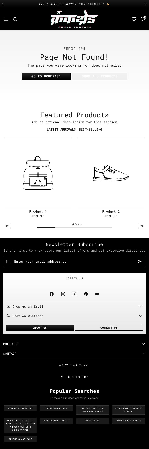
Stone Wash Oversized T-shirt (128, 410)
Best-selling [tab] (90, 129)
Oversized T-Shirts (20, 408)
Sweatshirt (92, 420)
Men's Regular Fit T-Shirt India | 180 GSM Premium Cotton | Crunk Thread (20, 425)
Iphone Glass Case (20, 439)
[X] (74, 294)
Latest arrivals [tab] (61, 129)
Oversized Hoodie (56, 408)
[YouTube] (97, 294)
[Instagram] (63, 294)
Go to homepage (46, 76)
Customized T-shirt (56, 420)
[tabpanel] (74, 184)
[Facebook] (51, 294)
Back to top (76, 377)
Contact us (109, 327)
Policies (11, 344)
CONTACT (10, 353)
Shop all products (100, 76)
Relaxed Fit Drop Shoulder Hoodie (92, 410)
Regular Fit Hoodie (128, 420)
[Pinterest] (86, 294)
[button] (6, 19)
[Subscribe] (139, 261)
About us (40, 327)
